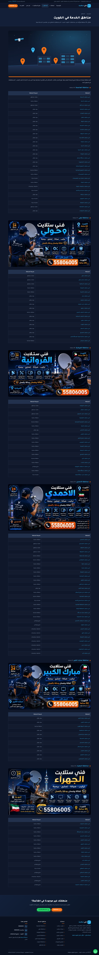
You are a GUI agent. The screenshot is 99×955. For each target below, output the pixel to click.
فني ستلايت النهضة (85, 202)
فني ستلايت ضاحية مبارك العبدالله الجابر (80, 336)
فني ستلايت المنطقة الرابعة (83, 608)
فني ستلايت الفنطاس (84, 560)
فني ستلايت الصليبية (85, 828)
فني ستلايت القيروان (85, 198)
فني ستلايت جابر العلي (84, 584)
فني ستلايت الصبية (85, 876)
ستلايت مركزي (60, 935)
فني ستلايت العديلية (85, 125)
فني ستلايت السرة (85, 146)
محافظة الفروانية (41, 932)
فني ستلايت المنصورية (84, 162)
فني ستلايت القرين (85, 722)
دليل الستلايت (36, 5)
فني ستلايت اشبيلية (85, 450)
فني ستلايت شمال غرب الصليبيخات (81, 178)
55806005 (14, 1)
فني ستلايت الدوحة (85, 182)
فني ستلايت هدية (86, 568)
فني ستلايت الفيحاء (85, 113)
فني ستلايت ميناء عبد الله (84, 612)
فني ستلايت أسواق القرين (84, 726)
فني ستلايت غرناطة (85, 194)
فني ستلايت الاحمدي (85, 539)
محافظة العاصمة (40, 926)
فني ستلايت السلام (85, 328)
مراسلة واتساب (42, 909)
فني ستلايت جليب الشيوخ (83, 413)
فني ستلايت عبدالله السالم (83, 158)
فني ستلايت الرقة (86, 564)
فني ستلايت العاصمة (85, 206)
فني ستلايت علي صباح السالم (83, 592)
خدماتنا (52, 5)
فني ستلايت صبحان (85, 340)
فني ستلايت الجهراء (85, 823)
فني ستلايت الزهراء (85, 324)
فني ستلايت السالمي (85, 872)
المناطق (45, 5)
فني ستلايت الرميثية (85, 288)
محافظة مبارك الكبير (40, 938)
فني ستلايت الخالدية (85, 129)
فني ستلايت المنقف (85, 547)
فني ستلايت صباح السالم (84, 746)
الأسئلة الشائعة (12, 952)
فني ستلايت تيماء (85, 856)
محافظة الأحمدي (41, 935)
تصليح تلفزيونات (59, 942)
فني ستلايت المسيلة (85, 738)
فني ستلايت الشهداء (85, 210)
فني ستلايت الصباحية (85, 576)
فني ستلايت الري (86, 458)
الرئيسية (58, 5)
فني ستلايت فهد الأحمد (84, 588)
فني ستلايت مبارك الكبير (84, 718)
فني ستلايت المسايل (85, 742)
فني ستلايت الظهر (85, 580)
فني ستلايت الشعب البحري (83, 312)
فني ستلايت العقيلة (85, 572)
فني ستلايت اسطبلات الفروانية (82, 466)
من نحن (28, 5)
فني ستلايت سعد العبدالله (83, 832)
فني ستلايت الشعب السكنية (83, 316)
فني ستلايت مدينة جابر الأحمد (83, 190)
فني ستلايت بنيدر (86, 645)
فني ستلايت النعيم (85, 840)
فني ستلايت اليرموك (85, 133)
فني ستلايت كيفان (85, 117)
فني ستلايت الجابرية (85, 292)
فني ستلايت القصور (85, 754)
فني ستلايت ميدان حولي (84, 280)
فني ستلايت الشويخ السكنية (83, 166)
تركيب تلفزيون (60, 938)
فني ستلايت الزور (86, 633)
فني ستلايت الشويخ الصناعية (83, 170)
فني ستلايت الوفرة (85, 625)
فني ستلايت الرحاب (85, 462)
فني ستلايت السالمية (85, 284)
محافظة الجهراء (41, 942)
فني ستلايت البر (86, 653)
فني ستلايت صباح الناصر (84, 438)
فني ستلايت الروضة (85, 154)
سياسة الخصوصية (29, 952)
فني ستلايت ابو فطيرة (84, 730)
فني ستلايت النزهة (85, 121)
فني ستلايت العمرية (85, 446)
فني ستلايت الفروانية (85, 405)
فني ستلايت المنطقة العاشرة (83, 604)
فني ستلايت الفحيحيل (84, 543)
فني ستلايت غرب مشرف (84, 304)
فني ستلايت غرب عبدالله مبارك (82, 474)
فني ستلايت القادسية (85, 137)
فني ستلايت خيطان (85, 409)
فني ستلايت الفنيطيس (84, 759)
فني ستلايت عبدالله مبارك (84, 470)
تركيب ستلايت (60, 926)
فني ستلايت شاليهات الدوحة (83, 186)
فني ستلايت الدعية (85, 101)
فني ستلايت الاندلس (85, 430)
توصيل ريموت (60, 945)
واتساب (9, 1)
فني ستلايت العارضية (85, 418)
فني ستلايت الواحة (85, 852)
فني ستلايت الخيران (85, 629)
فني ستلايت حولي (86, 275)
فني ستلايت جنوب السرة (84, 150)
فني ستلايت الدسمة (85, 97)
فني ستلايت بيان (86, 296)
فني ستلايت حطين (85, 320)
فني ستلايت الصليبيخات (84, 174)
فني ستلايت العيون (85, 844)
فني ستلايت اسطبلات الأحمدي (82, 620)
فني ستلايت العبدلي (85, 864)
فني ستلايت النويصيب (84, 641)
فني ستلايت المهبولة (85, 551)
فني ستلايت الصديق (85, 332)
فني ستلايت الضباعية (85, 596)
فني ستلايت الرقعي (85, 434)
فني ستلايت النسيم (85, 836)
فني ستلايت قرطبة (85, 141)
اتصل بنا (22, 5)
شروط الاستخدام (20, 952)
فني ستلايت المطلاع (85, 868)
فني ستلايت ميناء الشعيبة (83, 616)
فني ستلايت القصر (85, 848)
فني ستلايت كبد (86, 860)
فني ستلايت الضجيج (85, 454)
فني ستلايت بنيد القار (85, 105)
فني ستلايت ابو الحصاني (84, 734)
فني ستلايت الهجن (85, 880)
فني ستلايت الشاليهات (84, 649)
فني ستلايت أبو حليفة (85, 556)
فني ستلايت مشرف (85, 300)
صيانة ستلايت (60, 929)
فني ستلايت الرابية (85, 426)
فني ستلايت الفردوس (85, 442)
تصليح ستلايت (59, 932)
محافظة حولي (41, 929)
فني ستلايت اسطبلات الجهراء (82, 884)
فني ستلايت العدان (85, 750)
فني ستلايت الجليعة (85, 637)
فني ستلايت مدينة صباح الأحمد (82, 600)
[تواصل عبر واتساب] (95, 951)
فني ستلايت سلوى (85, 308)
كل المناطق (42, 945)
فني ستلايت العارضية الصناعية (82, 422)
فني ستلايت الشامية (85, 109)
